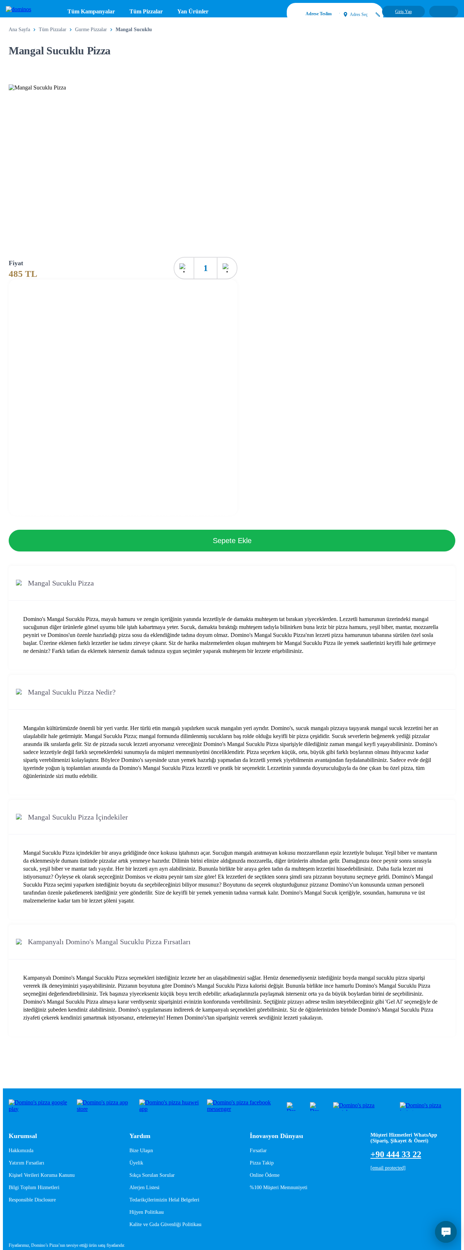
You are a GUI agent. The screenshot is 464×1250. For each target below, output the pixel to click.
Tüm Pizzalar (146, 11)
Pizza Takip (262, 1163)
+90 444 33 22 (395, 1154)
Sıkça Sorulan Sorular (152, 1175)
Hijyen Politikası (146, 1212)
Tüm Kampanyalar (91, 11)
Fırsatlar (258, 1150)
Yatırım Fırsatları (26, 1163)
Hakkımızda (21, 1150)
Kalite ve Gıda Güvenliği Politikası (165, 1224)
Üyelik (136, 1163)
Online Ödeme (264, 1175)
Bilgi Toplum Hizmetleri (34, 1187)
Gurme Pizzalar (91, 29)
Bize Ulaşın (141, 1150)
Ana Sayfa (19, 29)
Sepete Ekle (232, 541)
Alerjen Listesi (144, 1187)
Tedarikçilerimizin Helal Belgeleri (164, 1200)
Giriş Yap (403, 11)
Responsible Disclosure (32, 1200)
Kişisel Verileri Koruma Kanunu (42, 1175)
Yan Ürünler (192, 11)
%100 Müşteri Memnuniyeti (278, 1187)
